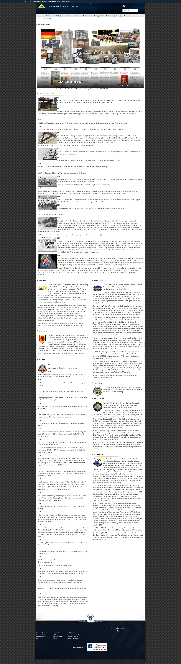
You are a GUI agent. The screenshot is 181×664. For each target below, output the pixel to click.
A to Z (117, 16)
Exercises (76, 16)
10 (139, 85)
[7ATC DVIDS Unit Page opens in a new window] (124, 6)
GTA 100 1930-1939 (70, 81)
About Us (55, 16)
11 (141, 85)
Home (48, 16)
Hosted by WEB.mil (78, 647)
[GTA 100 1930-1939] (90, 58)
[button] (64, 2)
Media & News (87, 16)
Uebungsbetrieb (99, 16)
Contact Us (125, 16)
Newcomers (109, 16)
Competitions (66, 16)
